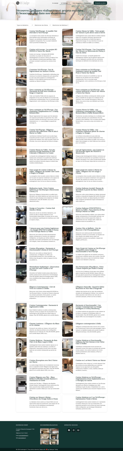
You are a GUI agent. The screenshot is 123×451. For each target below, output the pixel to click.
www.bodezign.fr (22, 438)
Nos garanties (88, 3)
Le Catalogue (64, 3)
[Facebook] (69, 430)
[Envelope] (78, 430)
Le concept (55, 3)
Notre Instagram (77, 3)
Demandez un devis (100, 3)
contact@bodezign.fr (23, 435)
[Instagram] (73, 430)
